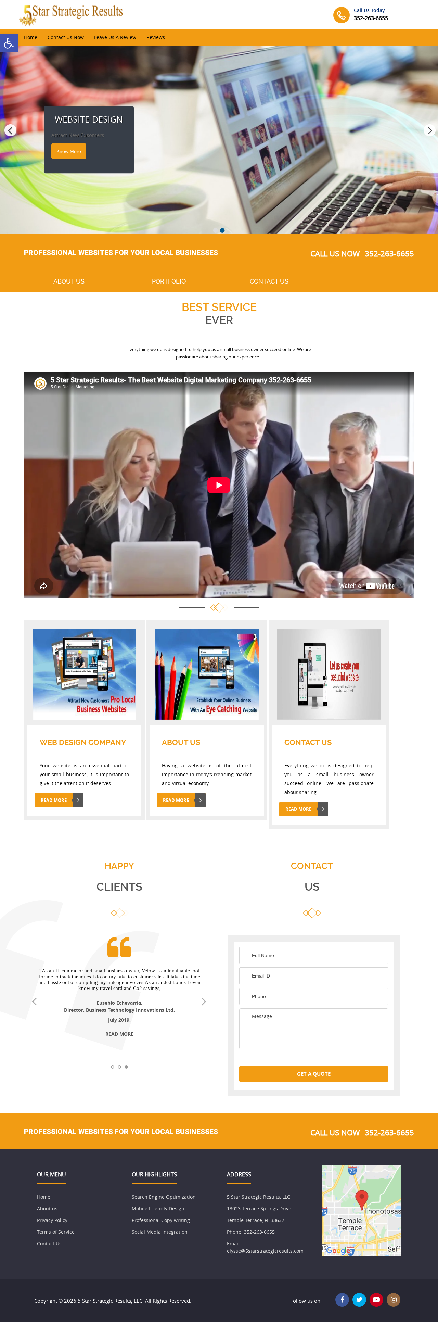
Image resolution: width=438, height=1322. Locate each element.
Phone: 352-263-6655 (251, 1232)
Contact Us (49, 1243)
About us (47, 1208)
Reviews (155, 37)
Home (30, 37)
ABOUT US (69, 281)
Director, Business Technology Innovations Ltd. (119, 1010)
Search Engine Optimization (164, 1197)
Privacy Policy (52, 1220)
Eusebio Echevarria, (119, 1002)
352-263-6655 (371, 18)
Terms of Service (56, 1232)
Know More (68, 151)
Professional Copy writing (161, 1220)
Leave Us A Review (115, 37)
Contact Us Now (66, 37)
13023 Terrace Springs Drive (259, 1208)
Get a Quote (314, 1074)
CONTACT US (269, 281)
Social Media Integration (160, 1232)
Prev (37, 1003)
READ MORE (54, 800)
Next (429, 131)
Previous (8, 131)
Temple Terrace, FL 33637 (255, 1220)
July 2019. (119, 1020)
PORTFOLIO (169, 281)
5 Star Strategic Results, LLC (258, 1197)
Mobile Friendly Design (158, 1208)
